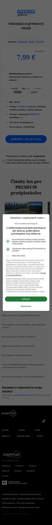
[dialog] (26, 262)
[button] (26, 256)
